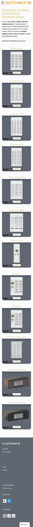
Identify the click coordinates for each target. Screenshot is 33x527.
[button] (30, 3)
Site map (5, 449)
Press (4, 467)
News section (6, 452)
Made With (5, 73)
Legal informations (8, 485)
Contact (4, 470)
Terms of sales (7, 488)
